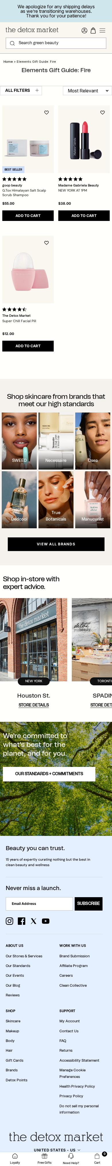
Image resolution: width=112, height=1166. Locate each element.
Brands (12, 1070)
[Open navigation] (102, 30)
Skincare (13, 1021)
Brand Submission (74, 956)
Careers (66, 975)
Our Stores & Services (24, 956)
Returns (65, 1050)
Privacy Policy (71, 1096)
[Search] (12, 43)
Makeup (12, 1031)
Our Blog (13, 985)
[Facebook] (21, 921)
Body (10, 1041)
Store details (34, 705)
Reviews (13, 995)
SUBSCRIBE (88, 904)
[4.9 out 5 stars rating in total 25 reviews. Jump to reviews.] (71, 179)
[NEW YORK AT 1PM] (84, 139)
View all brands (56, 544)
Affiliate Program (73, 966)
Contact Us (68, 1031)
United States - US (55, 1150)
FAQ (62, 1041)
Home (8, 61)
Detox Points (16, 1080)
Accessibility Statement (79, 1060)
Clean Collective (73, 985)
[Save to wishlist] (46, 112)
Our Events (15, 975)
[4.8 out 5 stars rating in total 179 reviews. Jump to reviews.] (15, 179)
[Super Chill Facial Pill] (28, 269)
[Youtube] (45, 921)
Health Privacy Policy (77, 1086)
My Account (69, 1021)
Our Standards (18, 966)
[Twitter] (33, 921)
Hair (9, 1050)
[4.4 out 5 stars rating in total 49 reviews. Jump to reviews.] (15, 309)
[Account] (84, 30)
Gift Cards (14, 1060)
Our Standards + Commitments (49, 774)
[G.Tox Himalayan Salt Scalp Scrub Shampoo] (28, 139)
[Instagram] (9, 921)
